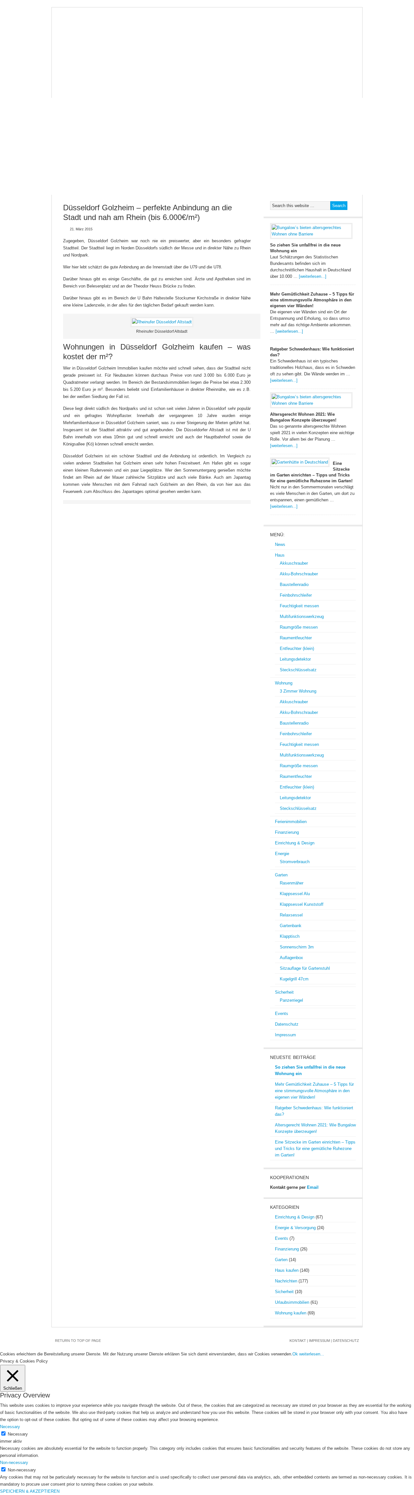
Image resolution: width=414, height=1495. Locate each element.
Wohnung (114, 78)
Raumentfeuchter (296, 637)
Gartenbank (290, 925)
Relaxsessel (291, 915)
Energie (306, 78)
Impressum (177, 91)
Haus (86, 78)
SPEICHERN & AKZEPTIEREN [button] (30, 1491)
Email (313, 1187)
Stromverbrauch (295, 861)
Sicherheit (70, 91)
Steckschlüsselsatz (298, 669)
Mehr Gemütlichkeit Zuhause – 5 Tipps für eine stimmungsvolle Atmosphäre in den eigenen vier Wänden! (312, 300)
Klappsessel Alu (295, 893)
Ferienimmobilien (157, 78)
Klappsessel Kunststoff (301, 904)
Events (102, 91)
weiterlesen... (311, 1354)
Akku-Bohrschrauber (299, 573)
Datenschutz (137, 91)
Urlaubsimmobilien (292, 1302)
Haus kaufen (287, 1270)
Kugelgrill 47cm (294, 979)
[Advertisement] (207, 146)
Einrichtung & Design (259, 78)
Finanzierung (206, 78)
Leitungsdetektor (295, 659)
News (63, 78)
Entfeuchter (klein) (297, 648)
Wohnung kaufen (290, 1313)
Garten (335, 78)
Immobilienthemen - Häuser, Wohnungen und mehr (207, 39)
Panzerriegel (291, 1000)
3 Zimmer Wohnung (298, 691)
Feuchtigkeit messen (299, 605)
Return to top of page (78, 1341)
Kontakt (297, 1341)
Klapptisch (290, 936)
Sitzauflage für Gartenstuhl (305, 968)
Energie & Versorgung (295, 1227)
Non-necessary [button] (14, 1462)
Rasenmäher (291, 883)
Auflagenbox (291, 957)
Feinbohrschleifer (296, 595)
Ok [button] (295, 1354)
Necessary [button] (10, 1426)
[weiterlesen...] (312, 276)
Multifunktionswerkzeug (302, 616)
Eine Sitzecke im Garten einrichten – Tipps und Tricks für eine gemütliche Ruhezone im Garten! (315, 1148)
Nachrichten (286, 1281)
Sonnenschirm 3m (297, 947)
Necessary (18, 1434)
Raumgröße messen (299, 627)
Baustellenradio (294, 584)
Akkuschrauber (294, 563)
